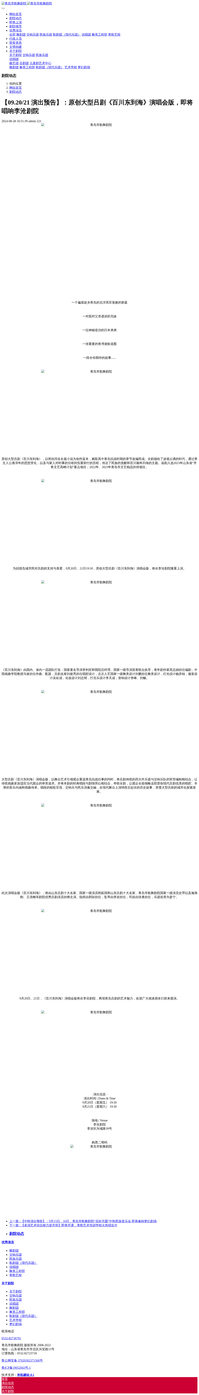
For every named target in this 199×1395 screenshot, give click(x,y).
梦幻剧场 (15, 1324)
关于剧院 (8, 1283)
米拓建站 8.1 (25, 1375)
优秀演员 (8, 1242)
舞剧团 (14, 1250)
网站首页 (15, 14)
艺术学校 (15, 1320)
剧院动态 (15, 91)
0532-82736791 (11, 1338)
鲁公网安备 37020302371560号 (22, 1360)
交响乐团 (15, 1254)
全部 (12, 34)
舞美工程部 (17, 1271)
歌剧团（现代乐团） (23, 1262)
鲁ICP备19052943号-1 (16, 1367)
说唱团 (14, 1267)
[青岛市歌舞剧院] (99, 4)
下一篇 (63, 1225)
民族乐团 (15, 1258)
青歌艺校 (15, 1275)
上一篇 (83, 1221)
